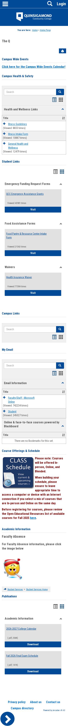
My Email (7, 349)
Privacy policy (17, 702)
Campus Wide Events (15, 59)
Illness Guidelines (17, 124)
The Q (6, 41)
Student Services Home (37, 589)
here (33, 518)
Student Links (11, 161)
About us (36, 702)
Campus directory (22, 708)
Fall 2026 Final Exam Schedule (22, 655)
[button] (62, 109)
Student (12, 411)
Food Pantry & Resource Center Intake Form (26, 235)
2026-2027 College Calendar (21, 628)
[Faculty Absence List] (13, 568)
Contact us (53, 702)
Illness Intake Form (18, 134)
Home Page (45, 30)
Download (44, 644)
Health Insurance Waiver (19, 277)
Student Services (15, 589)
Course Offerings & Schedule (21, 451)
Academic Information (16, 529)
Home (35, 30)
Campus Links (11, 313)
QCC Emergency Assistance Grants (25, 193)
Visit (45, 209)
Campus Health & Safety (17, 76)
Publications (9, 596)
